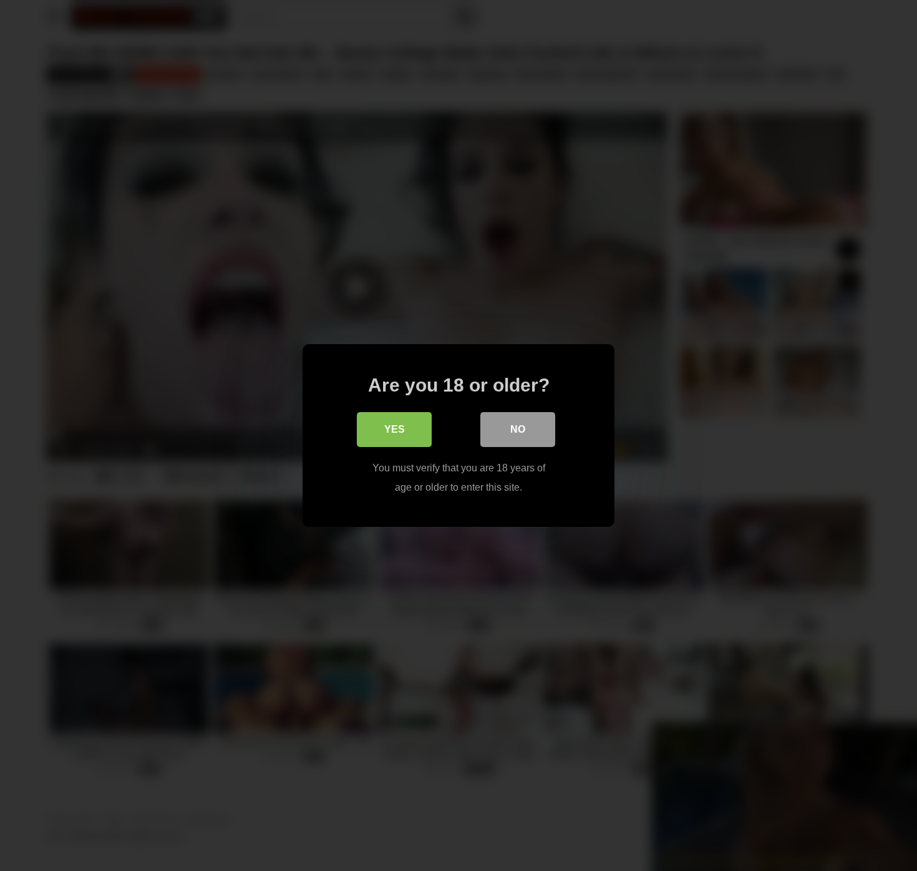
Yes (394, 429)
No (517, 429)
